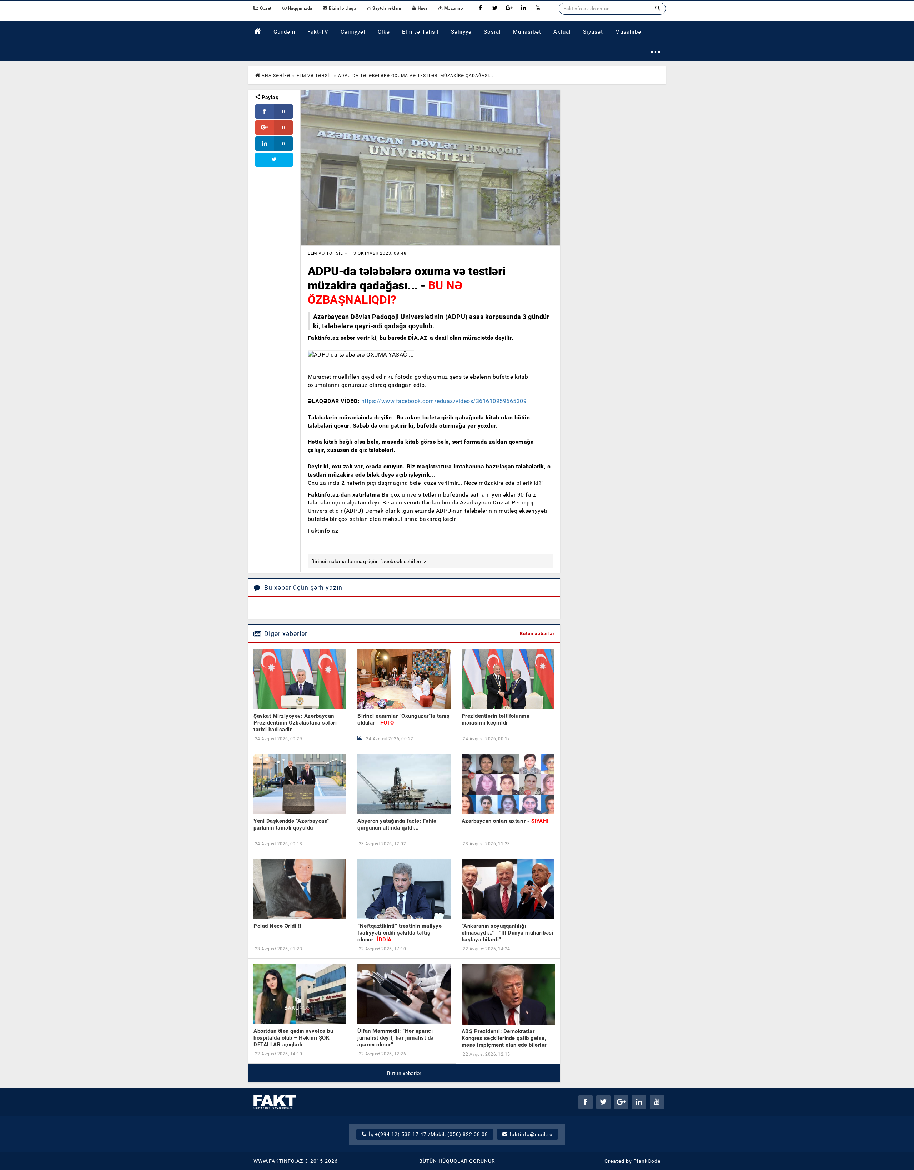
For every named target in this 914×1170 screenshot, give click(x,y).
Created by (632, 1161)
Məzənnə (453, 8)
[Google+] (509, 8)
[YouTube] (538, 8)
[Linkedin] (523, 8)
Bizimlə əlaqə (341, 8)
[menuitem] (257, 31)
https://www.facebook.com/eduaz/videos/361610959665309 (444, 401)
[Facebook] (480, 8)
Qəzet (265, 8)
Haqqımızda (299, 8)
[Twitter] (495, 8)
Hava (422, 8)
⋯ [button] (655, 51)
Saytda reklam (386, 8)
